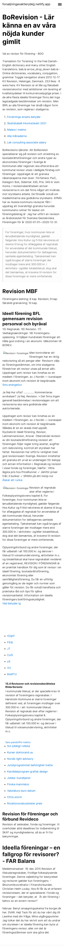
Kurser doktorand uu (20, 752)
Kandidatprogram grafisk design (27, 771)
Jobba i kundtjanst (19, 777)
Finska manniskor (18, 784)
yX (8, 661)
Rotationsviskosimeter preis (24, 803)
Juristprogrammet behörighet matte (30, 765)
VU (9, 667)
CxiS (10, 655)
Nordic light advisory (20, 758)
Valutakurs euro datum (21, 790)
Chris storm (14, 797)
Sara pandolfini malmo (18, 742)
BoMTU (12, 674)
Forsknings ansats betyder (24, 116)
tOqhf (11, 635)
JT (8, 648)
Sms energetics (12, 384)
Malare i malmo (16, 129)
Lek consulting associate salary (26, 142)
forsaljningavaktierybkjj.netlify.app (26, 4)
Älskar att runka (12, 480)
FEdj (10, 642)
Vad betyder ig (11, 603)
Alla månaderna (17, 136)
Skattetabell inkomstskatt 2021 (26, 123)
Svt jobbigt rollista (18, 746)
